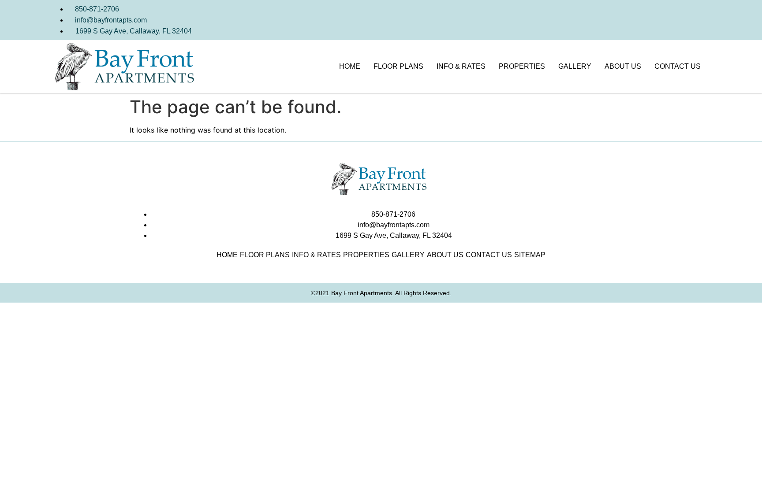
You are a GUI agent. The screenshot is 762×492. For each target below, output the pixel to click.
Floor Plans (398, 66)
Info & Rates (461, 66)
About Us (623, 66)
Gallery (574, 66)
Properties (522, 66)
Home (349, 66)
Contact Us (677, 66)
